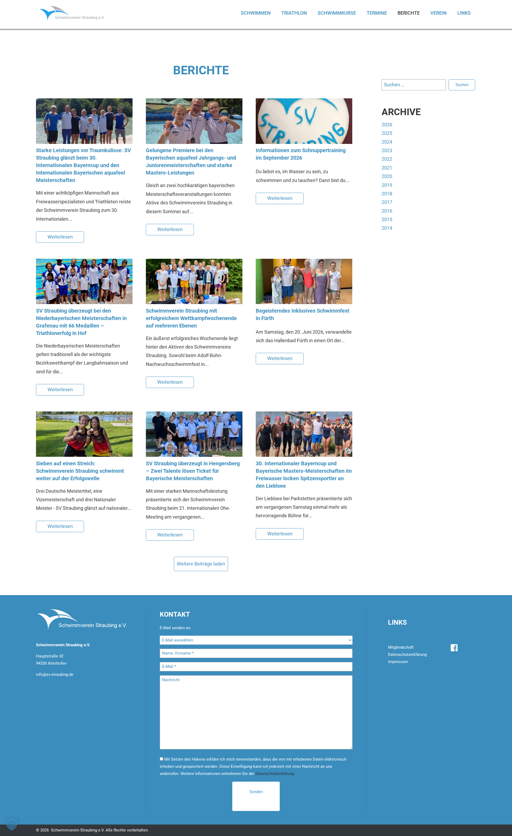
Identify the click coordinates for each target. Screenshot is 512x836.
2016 (387, 211)
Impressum (398, 661)
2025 (387, 133)
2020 (387, 176)
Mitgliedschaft (401, 647)
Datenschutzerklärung (274, 773)
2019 (387, 185)
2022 (387, 159)
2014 (387, 228)
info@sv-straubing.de (54, 674)
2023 (387, 150)
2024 (387, 142)
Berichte (409, 13)
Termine (377, 13)
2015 (387, 219)
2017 (387, 202)
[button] (11, 824)
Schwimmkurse (337, 13)
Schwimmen (256, 13)
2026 (387, 124)
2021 (387, 168)
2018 (387, 193)
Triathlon (294, 13)
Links (464, 13)
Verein (438, 13)
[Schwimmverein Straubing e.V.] (77, 13)
